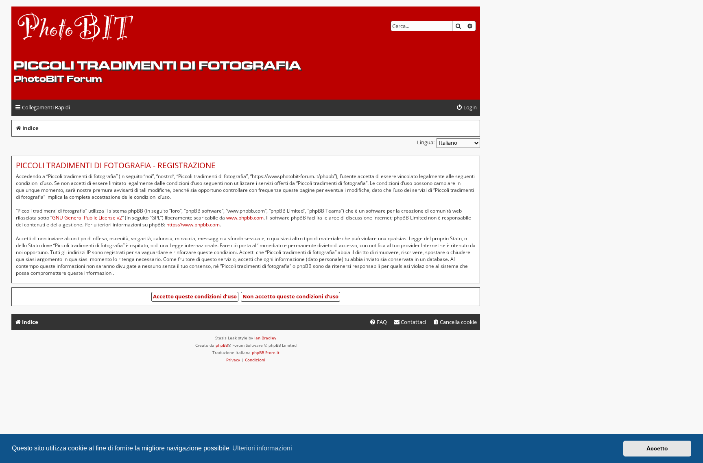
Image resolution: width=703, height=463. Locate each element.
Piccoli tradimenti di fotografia (157, 65)
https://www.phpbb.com (193, 224)
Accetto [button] (657, 448)
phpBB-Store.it (265, 352)
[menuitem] (466, 107)
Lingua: (425, 142)
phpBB (222, 345)
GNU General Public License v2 (87, 217)
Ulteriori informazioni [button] (262, 448)
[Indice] (75, 33)
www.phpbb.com (245, 217)
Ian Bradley (265, 338)
